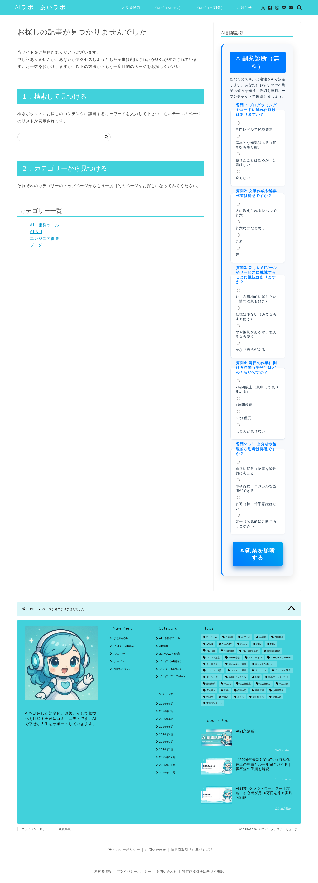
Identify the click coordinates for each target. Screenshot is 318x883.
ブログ (36, 245)
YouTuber (229, 651)
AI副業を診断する (257, 554)
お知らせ (244, 7)
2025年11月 (167, 764)
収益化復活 (265, 684)
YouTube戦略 (273, 651)
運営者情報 (103, 871)
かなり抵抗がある (250, 350)
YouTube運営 (213, 657)
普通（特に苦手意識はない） (256, 506)
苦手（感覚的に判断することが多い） (256, 524)
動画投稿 (210, 684)
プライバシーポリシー (36, 829)
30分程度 (243, 418)
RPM (272, 644)
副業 (257, 677)
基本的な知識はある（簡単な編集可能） (256, 145)
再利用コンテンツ (237, 677)
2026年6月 (166, 718)
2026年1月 (166, 749)
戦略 (226, 690)
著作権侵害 (258, 697)
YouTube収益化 (250, 651)
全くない (243, 178)
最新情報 (259, 690)
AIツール (245, 637)
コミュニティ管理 (237, 664)
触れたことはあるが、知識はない (256, 162)
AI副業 (262, 637)
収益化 (227, 684)
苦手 (239, 255)
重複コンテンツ (214, 703)
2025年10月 (167, 772)
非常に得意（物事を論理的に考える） (256, 471)
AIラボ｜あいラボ (40, 7)
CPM (258, 644)
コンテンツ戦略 (238, 670)
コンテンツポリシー (265, 664)
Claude (243, 644)
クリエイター (213, 664)
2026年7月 (166, 711)
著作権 (240, 697)
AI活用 (36, 232)
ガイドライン (255, 657)
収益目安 (283, 684)
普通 (239, 241)
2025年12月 (167, 757)
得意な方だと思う (250, 228)
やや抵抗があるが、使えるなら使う (256, 334)
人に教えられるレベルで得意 (256, 213)
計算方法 (277, 697)
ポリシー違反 (213, 677)
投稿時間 (241, 690)
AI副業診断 (131, 7)
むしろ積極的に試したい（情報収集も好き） (256, 299)
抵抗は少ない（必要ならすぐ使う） (256, 317)
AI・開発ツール (44, 225)
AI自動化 (279, 637)
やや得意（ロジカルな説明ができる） (256, 488)
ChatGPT (227, 644)
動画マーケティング (278, 677)
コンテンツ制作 (214, 670)
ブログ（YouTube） (173, 676)
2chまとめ (211, 637)
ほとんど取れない (250, 431)
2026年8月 (166, 703)
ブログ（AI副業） (210, 7)
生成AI (225, 697)
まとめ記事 (120, 638)
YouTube (210, 651)
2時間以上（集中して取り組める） (257, 389)
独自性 (209, 697)
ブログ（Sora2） (168, 7)
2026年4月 (166, 734)
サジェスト (260, 670)
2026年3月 (166, 741)
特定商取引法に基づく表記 (192, 850)
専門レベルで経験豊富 (254, 129)
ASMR (209, 644)
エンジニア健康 (44, 238)
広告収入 (210, 690)
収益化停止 (245, 684)
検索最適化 (278, 690)
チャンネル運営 (283, 670)
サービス (119, 661)
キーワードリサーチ (281, 657)
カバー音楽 (234, 657)
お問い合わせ (122, 668)
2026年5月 (166, 726)
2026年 (229, 637)
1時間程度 (244, 405)
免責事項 (65, 829)
